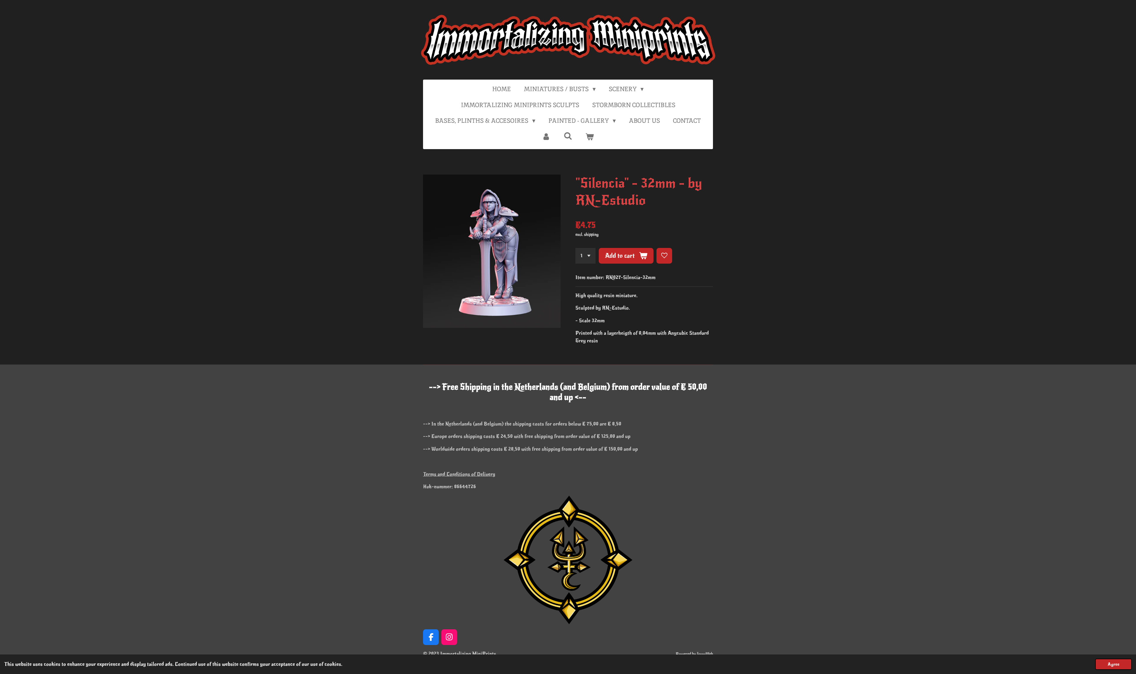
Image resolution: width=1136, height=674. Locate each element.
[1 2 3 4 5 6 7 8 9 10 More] (585, 256)
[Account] (546, 136)
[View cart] (589, 136)
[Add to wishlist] (664, 256)
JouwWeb (705, 654)
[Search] (568, 136)
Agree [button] (1113, 664)
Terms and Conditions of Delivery (459, 474)
